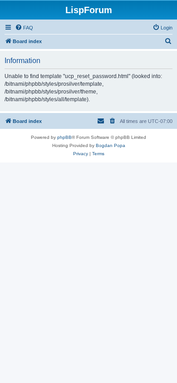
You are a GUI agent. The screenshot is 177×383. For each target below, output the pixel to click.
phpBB (64, 137)
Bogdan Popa (110, 145)
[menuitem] (24, 27)
